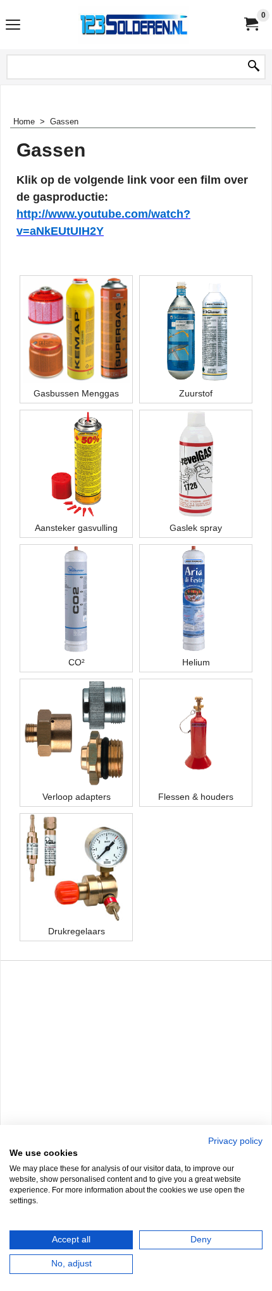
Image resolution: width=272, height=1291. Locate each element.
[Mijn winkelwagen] (250, 24)
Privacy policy (235, 1141)
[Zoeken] (253, 67)
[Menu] (13, 26)
